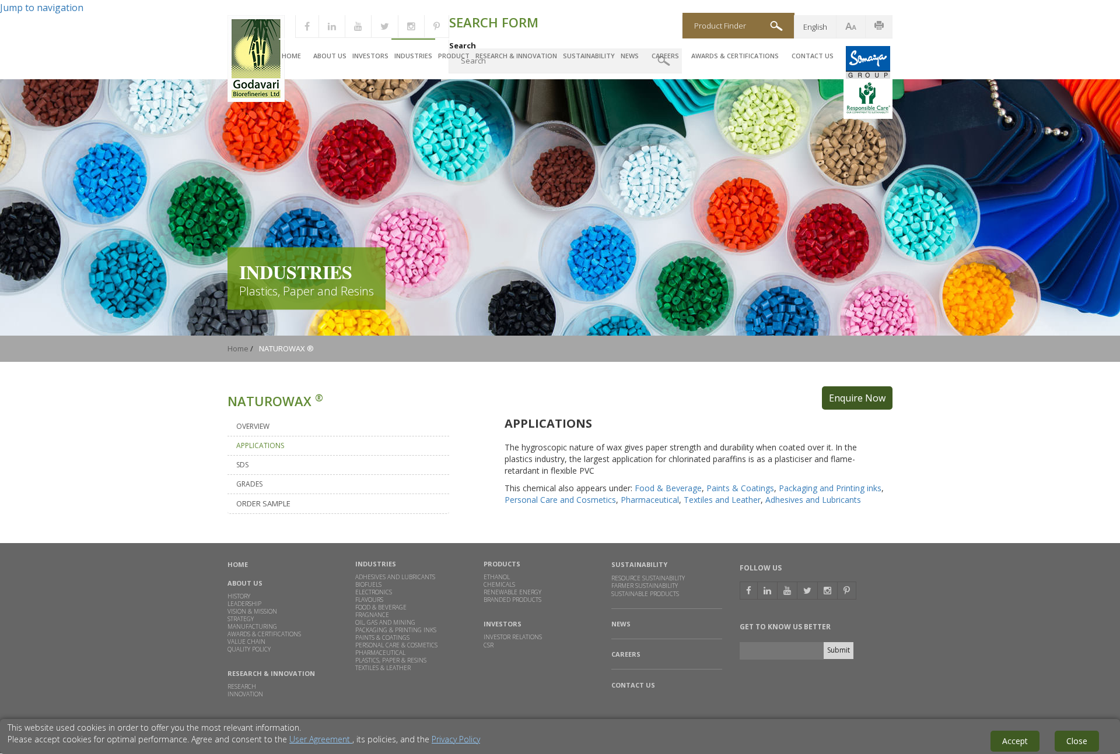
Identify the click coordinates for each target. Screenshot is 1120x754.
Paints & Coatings (740, 488)
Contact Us (813, 55)
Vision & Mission (252, 611)
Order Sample (263, 503)
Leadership (244, 604)
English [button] (815, 27)
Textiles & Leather (383, 668)
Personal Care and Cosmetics (560, 499)
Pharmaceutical (650, 499)
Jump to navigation (41, 7)
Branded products (512, 600)
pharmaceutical (380, 653)
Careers (665, 55)
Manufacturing (252, 626)
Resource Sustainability (648, 578)
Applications (260, 445)
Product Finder (720, 25)
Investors (370, 55)
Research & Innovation (516, 55)
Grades (249, 484)
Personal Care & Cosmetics (396, 645)
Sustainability (589, 55)
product (454, 55)
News (630, 55)
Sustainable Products (645, 594)
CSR (489, 645)
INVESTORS (503, 624)
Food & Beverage (668, 488)
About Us (329, 55)
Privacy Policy (456, 739)
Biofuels (368, 584)
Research (242, 686)
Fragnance (372, 615)
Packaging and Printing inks (830, 488)
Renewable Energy (512, 592)
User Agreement (320, 739)
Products (502, 564)
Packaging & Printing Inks (395, 630)
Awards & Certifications (735, 55)
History (239, 596)
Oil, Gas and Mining (385, 622)
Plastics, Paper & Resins (390, 660)
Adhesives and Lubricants (813, 499)
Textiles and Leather (722, 499)
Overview (253, 426)
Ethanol (497, 577)
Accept (1015, 740)
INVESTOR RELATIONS (513, 637)
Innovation (245, 694)
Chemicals (499, 584)
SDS (242, 465)
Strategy (241, 619)
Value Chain (246, 641)
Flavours (369, 600)
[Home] (256, 99)
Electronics (373, 592)
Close (1076, 740)
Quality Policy (249, 649)
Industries (413, 55)
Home (291, 55)
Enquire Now (857, 398)
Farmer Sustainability (644, 586)
